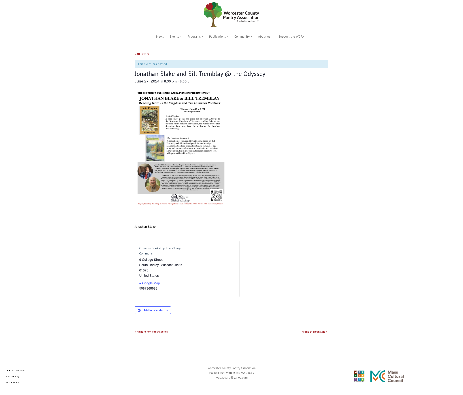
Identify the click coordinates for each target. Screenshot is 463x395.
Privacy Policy (12, 376)
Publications (217, 36)
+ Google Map (149, 283)
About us (264, 36)
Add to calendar (153, 310)
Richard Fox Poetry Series (151, 331)
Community (242, 36)
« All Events (142, 54)
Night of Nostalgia (314, 331)
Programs (194, 36)
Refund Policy (12, 382)
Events (174, 36)
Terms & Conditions (15, 370)
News (160, 36)
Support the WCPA (291, 36)
